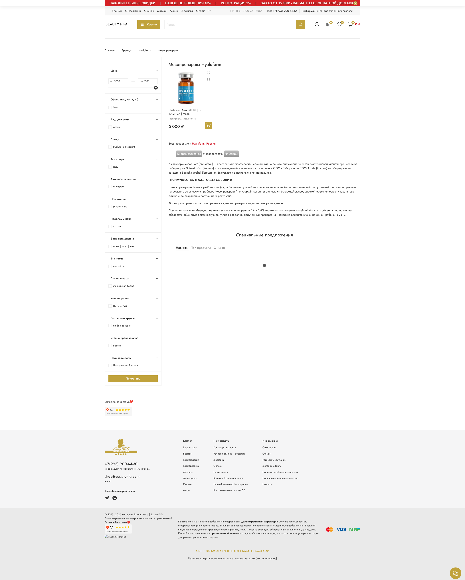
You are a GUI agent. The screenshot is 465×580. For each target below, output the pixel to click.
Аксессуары (190, 478)
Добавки (188, 472)
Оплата (200, 11)
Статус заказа (221, 472)
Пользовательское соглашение (280, 478)
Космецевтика (191, 466)
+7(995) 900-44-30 (121, 464)
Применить (133, 378)
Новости (267, 484)
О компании (133, 11)
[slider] (156, 87)
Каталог (152, 24)
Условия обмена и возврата (229, 453)
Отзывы (149, 11)
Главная (110, 50)
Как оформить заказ (224, 447)
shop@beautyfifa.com (122, 476)
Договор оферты (271, 466)
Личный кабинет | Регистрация (230, 484)
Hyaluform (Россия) (204, 143)
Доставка (187, 11)
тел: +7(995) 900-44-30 (282, 11)
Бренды (117, 11)
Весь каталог (190, 447)
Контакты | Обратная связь (228, 478)
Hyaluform (144, 50)
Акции (174, 11)
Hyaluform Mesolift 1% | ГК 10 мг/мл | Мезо (185, 112)
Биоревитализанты (189, 154)
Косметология (191, 460)
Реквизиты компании (274, 460)
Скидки (162, 11)
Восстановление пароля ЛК (229, 490)
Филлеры (231, 154)
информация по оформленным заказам (327, 11)
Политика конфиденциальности (280, 472)
